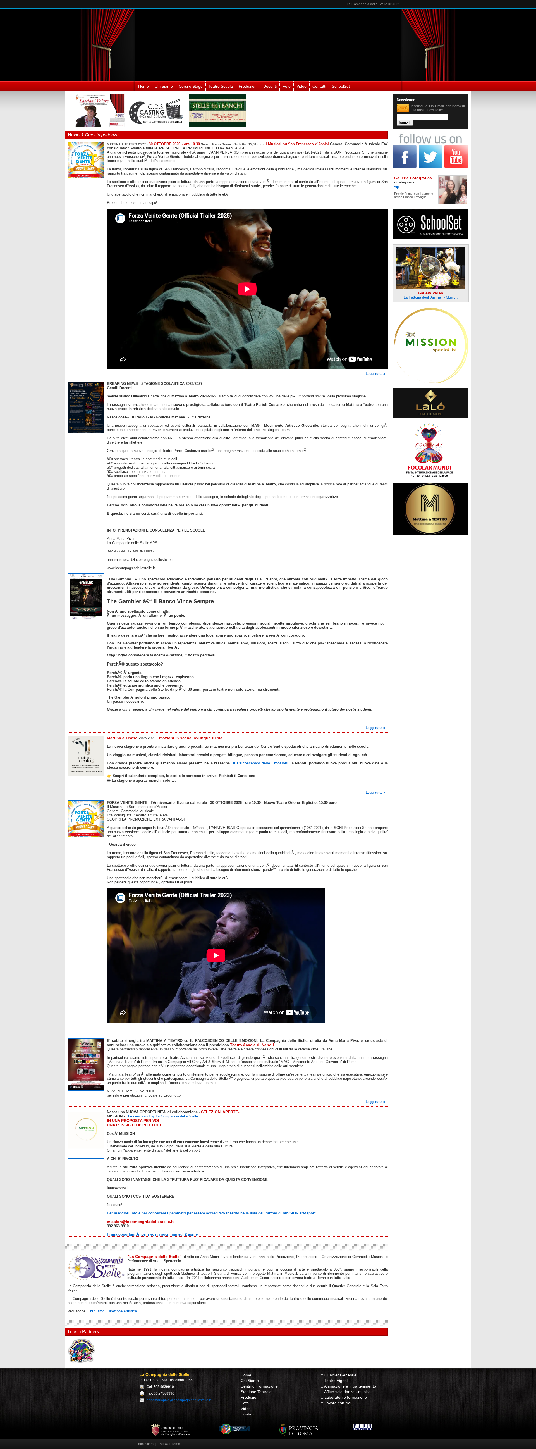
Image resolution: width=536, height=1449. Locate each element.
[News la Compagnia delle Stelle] (87, 180)
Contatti (319, 86)
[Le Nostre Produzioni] (217, 126)
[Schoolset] (430, 238)
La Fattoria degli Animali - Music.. (431, 297)
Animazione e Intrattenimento (350, 1386)
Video (301, 86)
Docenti (270, 86)
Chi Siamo (164, 86)
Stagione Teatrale (256, 1392)
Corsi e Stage (191, 86)
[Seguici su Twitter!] (431, 167)
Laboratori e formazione (345, 1397)
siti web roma (170, 1444)
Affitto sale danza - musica (347, 1392)
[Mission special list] (430, 381)
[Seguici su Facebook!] (405, 167)
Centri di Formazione (259, 1386)
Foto (287, 86)
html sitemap (147, 1444)
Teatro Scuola (221, 86)
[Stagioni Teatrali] (158, 126)
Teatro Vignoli (336, 1380)
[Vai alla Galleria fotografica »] (464, 202)
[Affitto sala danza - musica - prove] (430, 416)
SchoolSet (341, 86)
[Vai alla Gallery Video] (430, 285)
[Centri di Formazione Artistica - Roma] (97, 126)
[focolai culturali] (430, 477)
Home (143, 86)
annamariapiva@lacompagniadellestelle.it (179, 1400)
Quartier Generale (340, 1375)
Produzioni (248, 86)
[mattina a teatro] (430, 533)
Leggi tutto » (375, 374)
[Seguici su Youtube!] (456, 167)
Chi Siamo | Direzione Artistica (112, 1311)
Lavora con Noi (337, 1403)
